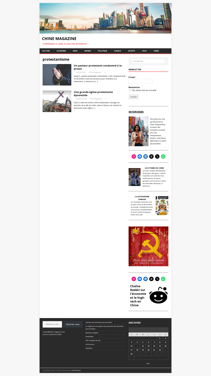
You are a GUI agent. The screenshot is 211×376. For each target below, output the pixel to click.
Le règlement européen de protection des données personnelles (105, 327)
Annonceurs (90, 344)
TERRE (156, 51)
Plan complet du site (93, 340)
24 (131, 354)
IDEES (75, 51)
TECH (144, 51)
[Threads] (151, 156)
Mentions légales (92, 333)
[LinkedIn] (145, 156)
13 (148, 346)
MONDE (87, 51)
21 (154, 350)
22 (160, 350)
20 (148, 350)
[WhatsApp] (163, 156)
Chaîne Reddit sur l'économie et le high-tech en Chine (138, 295)
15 (160, 346)
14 (154, 346)
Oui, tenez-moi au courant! (144, 90)
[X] (157, 156)
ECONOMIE (61, 51)
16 (165, 346)
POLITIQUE (102, 51)
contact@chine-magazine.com (54, 332)
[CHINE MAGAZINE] (105, 32)
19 (143, 350)
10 (131, 346)
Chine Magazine (95, 72)
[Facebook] (139, 156)
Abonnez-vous (72, 324)
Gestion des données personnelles (99, 322)
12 (143, 346)
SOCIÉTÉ (131, 51)
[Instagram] (134, 156)
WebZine (89, 348)
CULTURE (46, 51)
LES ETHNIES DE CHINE (154, 168)
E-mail (132, 77)
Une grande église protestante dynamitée (93, 93)
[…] (96, 81)
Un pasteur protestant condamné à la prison (98, 67)
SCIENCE (117, 51)
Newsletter (134, 87)
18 (137, 350)
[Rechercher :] (148, 61)
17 (131, 350)
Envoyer (134, 97)
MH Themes (76, 370)
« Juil (147, 363)
